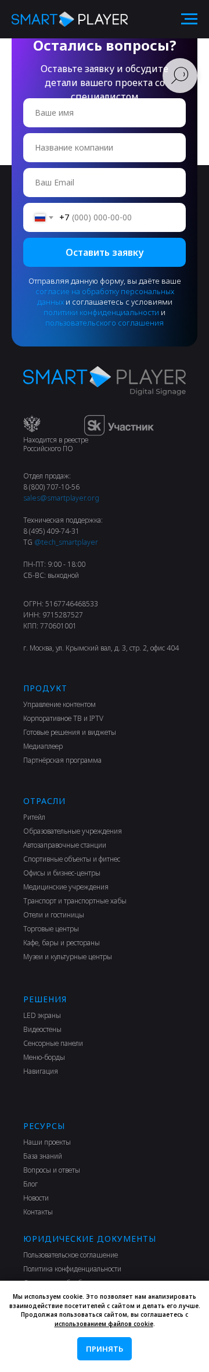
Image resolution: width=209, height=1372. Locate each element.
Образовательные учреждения (72, 831)
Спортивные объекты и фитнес (71, 859)
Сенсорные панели (53, 1043)
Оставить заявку (104, 252)
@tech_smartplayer (66, 542)
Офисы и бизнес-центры (61, 873)
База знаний (42, 1156)
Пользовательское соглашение (70, 1255)
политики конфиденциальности (101, 312)
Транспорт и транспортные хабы (75, 901)
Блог (30, 1184)
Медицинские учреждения (66, 887)
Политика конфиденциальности (72, 1269)
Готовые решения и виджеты (69, 732)
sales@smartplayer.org (61, 498)
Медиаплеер (43, 746)
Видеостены (42, 1029)
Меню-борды (44, 1057)
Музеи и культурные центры (67, 957)
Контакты (38, 1212)
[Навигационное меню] (189, 19)
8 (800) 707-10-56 (51, 487)
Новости (36, 1198)
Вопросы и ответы (51, 1170)
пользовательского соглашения (104, 322)
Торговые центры (51, 929)
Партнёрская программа (62, 760)
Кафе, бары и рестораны (61, 943)
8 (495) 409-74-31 (51, 531)
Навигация (40, 1071)
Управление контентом (59, 704)
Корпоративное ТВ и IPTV (63, 718)
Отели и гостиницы (53, 915)
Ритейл (34, 817)
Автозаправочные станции (64, 845)
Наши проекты (47, 1142)
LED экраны (42, 1015)
